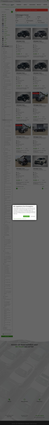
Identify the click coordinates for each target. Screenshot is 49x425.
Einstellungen (33, 216)
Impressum (24, 218)
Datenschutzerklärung (17, 218)
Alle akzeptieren (26, 216)
